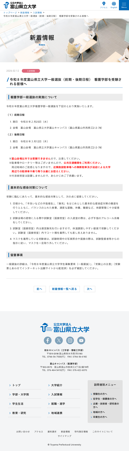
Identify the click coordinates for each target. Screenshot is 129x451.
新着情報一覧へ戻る (64, 289)
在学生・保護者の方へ (105, 398)
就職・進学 (58, 403)
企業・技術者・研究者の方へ (106, 405)
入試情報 (37, 12)
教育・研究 (19, 413)
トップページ (10, 12)
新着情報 (24, 12)
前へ (40, 289)
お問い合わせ (23, 431)
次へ (89, 289)
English (114, 7)
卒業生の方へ (100, 417)
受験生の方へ (100, 394)
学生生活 (17, 403)
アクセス (104, 8)
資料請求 (52, 431)
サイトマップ (64, 436)
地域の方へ (99, 412)
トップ (16, 385)
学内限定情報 (81, 431)
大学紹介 (56, 385)
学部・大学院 (20, 394)
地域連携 (56, 413)
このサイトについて (102, 431)
